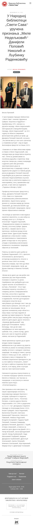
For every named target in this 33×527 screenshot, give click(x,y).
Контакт (21, 473)
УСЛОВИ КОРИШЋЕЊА (16, 512)
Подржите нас (11, 476)
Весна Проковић (19, 69)
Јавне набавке (16, 479)
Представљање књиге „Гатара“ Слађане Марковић (16, 457)
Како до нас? (13, 473)
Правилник (22, 476)
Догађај (16, 72)
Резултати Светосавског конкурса (16, 463)
